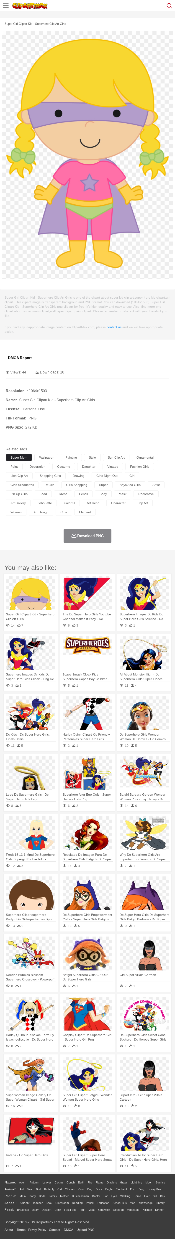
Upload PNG (86, 1229)
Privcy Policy (37, 1229)
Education (103, 1203)
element (85, 512)
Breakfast (23, 1209)
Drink (57, 1209)
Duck (99, 1189)
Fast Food (70, 1209)
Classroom (62, 1203)
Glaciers (112, 1182)
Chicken (70, 1189)
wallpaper (46, 457)
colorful (69, 503)
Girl (155, 1196)
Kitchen (147, 1209)
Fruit (82, 1209)
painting (71, 457)
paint (14, 466)
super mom (18, 457)
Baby (32, 1196)
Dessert (46, 1209)
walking (125, 1196)
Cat (59, 1189)
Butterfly (49, 1189)
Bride (42, 1196)
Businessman (80, 1196)
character (118, 503)
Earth (81, 1182)
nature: (10, 1182)
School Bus (120, 1203)
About (9, 1229)
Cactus (59, 1182)
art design (41, 512)
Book (49, 1203)
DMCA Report (20, 358)
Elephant (121, 1189)
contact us (114, 327)
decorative (146, 494)
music (50, 485)
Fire (90, 1182)
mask (122, 494)
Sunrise (160, 1182)
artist (156, 485)
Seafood (118, 1209)
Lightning (136, 1182)
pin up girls (19, 494)
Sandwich (104, 1209)
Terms (21, 1229)
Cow (81, 1189)
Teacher (38, 1203)
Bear (30, 1189)
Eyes (114, 1196)
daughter (88, 466)
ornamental (145, 457)
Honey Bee (154, 1189)
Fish (132, 1189)
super (103, 485)
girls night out (107, 475)
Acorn (22, 1182)
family (53, 1196)
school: (11, 1203)
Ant (22, 1189)
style (92, 457)
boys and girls (130, 485)
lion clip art (19, 475)
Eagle (109, 1189)
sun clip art (116, 457)
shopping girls (50, 475)
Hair (146, 1196)
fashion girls (139, 466)
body (103, 494)
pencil (83, 494)
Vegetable (133, 1209)
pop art (142, 503)
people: (10, 1196)
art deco (93, 503)
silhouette (45, 503)
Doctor (96, 1196)
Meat (91, 1209)
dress (63, 494)
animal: (10, 1189)
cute (63, 512)
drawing (79, 475)
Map (132, 1203)
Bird (38, 1189)
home (137, 1196)
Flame (99, 1182)
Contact (54, 1229)
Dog (90, 1189)
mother (64, 1196)
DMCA (68, 1229)
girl (131, 475)
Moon (148, 1182)
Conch (71, 1182)
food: (9, 1209)
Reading (77, 1203)
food (43, 494)
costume (63, 466)
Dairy (35, 1209)
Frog (141, 1189)
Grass (123, 1182)
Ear (105, 1196)
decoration (37, 466)
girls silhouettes (22, 485)
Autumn (34, 1182)
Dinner (159, 1209)
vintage (112, 466)
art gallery (18, 503)
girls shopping (76, 485)
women (16, 512)
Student (24, 1203)
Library (160, 1203)
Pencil (90, 1203)
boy (162, 1196)
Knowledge (146, 1203)
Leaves (46, 1182)
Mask (23, 1196)
